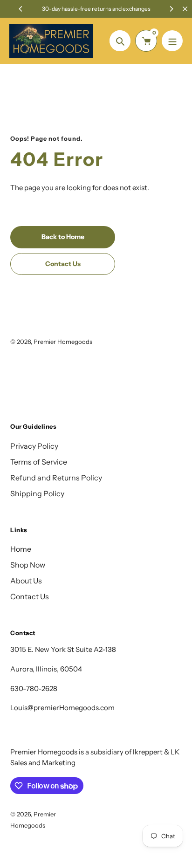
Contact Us (29, 596)
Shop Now (27, 564)
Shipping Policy (37, 493)
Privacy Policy (34, 446)
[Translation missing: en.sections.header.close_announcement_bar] (185, 9)
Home (20, 549)
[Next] (171, 9)
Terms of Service (38, 461)
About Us (26, 580)
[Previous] (21, 9)
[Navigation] (172, 40)
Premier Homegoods (63, 341)
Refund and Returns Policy (56, 477)
